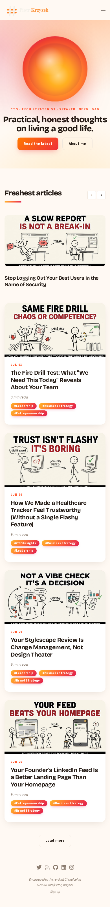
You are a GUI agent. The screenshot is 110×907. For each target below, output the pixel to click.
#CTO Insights (25, 543)
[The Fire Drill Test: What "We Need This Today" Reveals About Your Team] (55, 364)
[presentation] (91, 195)
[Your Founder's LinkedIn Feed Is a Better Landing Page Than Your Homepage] (55, 761)
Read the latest (38, 143)
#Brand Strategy (27, 680)
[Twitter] (39, 867)
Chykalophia (73, 879)
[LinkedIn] (63, 867)
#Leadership (23, 406)
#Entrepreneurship (29, 413)
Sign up (55, 891)
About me (77, 143)
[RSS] (47, 867)
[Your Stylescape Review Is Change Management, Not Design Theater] (55, 631)
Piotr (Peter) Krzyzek (59, 885)
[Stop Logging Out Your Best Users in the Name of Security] (55, 251)
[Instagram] (71, 867)
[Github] (55, 867)
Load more (55, 840)
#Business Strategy (57, 406)
